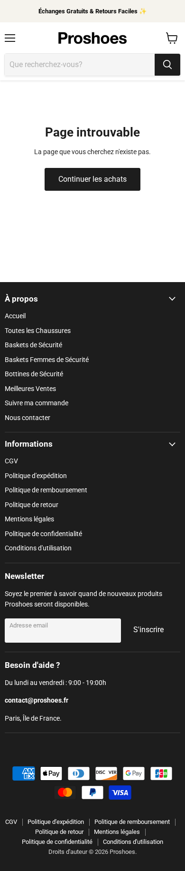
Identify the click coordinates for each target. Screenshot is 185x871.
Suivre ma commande (36, 403)
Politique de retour (31, 505)
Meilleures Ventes (30, 388)
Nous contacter (27, 417)
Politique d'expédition (36, 476)
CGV (11, 461)
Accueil (15, 316)
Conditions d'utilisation (38, 548)
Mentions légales (29, 519)
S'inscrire (148, 629)
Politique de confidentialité (43, 534)
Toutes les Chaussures (38, 330)
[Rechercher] (167, 65)
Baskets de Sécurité (33, 345)
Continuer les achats (92, 179)
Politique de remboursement (46, 490)
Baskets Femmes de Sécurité (47, 359)
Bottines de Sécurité (34, 374)
